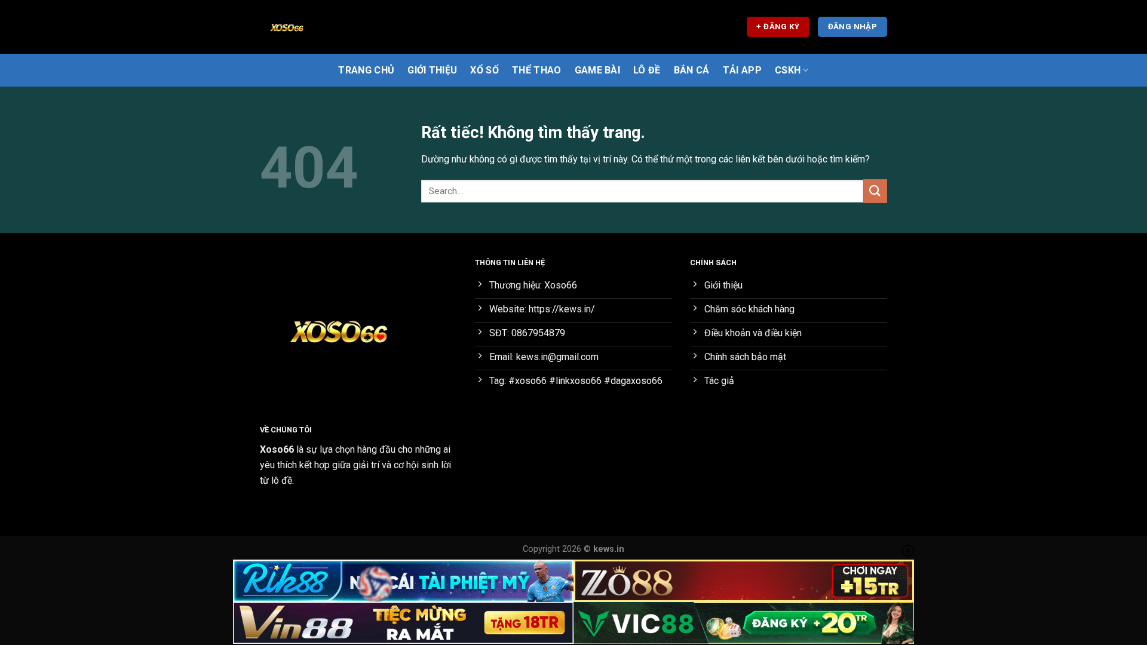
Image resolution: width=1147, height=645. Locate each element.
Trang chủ (366, 70)
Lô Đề (647, 70)
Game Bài (598, 70)
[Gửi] (875, 190)
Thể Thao (537, 70)
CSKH (788, 70)
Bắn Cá (692, 70)
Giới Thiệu (432, 70)
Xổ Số (484, 70)
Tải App (742, 70)
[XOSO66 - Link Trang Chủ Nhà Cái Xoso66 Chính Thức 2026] (319, 27)
